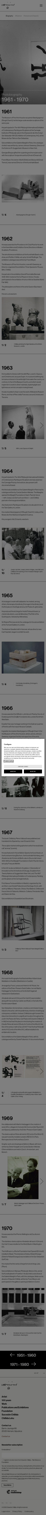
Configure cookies (23, 766)
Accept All (13, 771)
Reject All (33, 771)
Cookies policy (8, 761)
